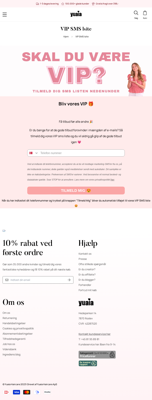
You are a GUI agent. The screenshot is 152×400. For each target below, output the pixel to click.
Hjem (66, 36)
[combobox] (33, 153)
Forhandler (85, 285)
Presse (83, 259)
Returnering (10, 318)
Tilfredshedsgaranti (14, 339)
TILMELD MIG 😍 (76, 190)
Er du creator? (87, 269)
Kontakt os (85, 253)
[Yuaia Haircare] (76, 14)
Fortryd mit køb (88, 290)
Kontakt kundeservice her (94, 334)
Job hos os (9, 344)
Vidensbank (9, 349)
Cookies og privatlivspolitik (18, 328)
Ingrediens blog (11, 354)
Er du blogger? (87, 279)
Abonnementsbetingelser (18, 333)
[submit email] (69, 280)
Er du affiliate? (87, 274)
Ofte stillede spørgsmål (92, 264)
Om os (6, 312)
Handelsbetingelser (14, 323)
